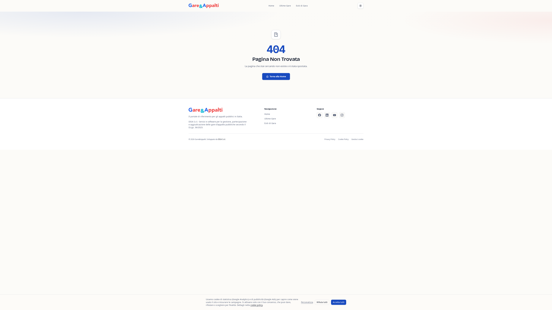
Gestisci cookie (357, 139)
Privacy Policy (329, 139)
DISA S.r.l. (222, 139)
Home (271, 5)
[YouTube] (334, 115)
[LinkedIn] (327, 115)
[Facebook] (319, 115)
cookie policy (256, 305)
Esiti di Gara (302, 5)
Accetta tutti (338, 302)
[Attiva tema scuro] (360, 6)
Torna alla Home (278, 76)
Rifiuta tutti (322, 302)
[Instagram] (342, 115)
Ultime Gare (285, 5)
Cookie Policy (343, 139)
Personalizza (307, 302)
